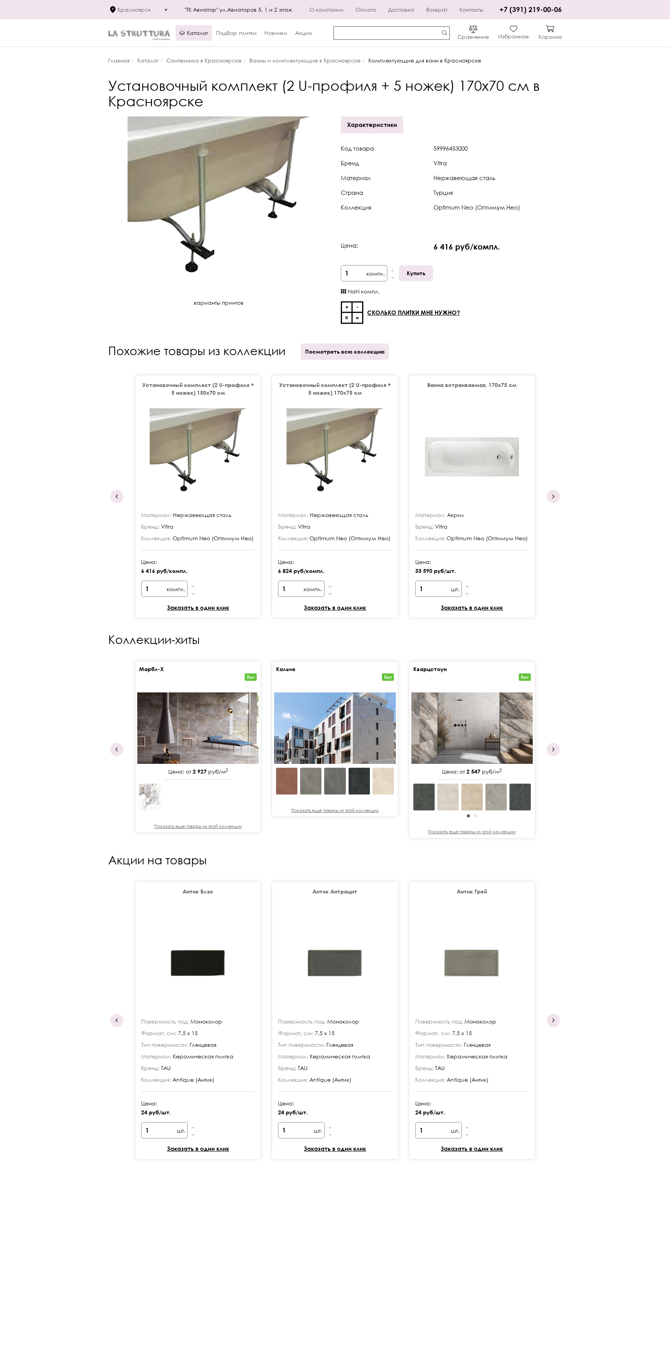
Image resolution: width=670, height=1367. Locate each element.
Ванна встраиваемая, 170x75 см (471, 385)
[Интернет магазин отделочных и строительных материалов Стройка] (139, 33)
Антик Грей (472, 891)
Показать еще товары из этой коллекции (198, 826)
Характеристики (372, 124)
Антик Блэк (198, 891)
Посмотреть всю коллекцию (345, 351)
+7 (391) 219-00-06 (530, 9)
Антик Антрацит (335, 891)
